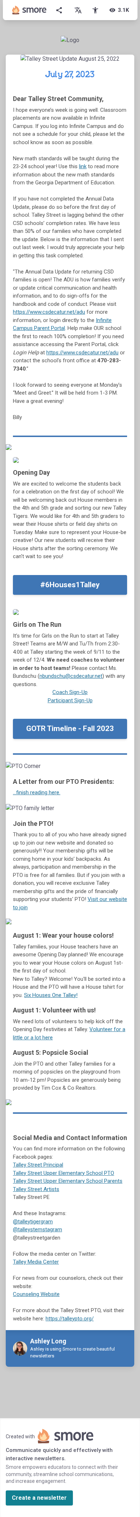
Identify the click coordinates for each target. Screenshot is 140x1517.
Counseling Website (36, 1294)
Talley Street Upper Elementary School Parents (67, 1181)
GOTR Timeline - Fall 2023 (70, 728)
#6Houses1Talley (70, 584)
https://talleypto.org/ (70, 1318)
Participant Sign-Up (70, 700)
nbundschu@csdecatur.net (70, 676)
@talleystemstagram (37, 1229)
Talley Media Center (36, 1262)
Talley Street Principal (38, 1165)
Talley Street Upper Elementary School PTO (63, 1173)
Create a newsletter (39, 1497)
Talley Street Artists (36, 1189)
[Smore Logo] (29, 10)
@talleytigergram (33, 1221)
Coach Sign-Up (70, 692)
